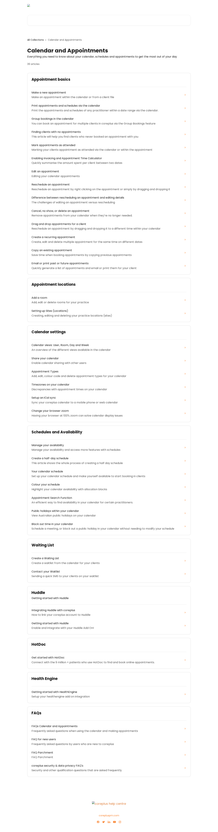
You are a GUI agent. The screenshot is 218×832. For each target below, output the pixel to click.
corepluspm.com (109, 815)
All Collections (35, 40)
